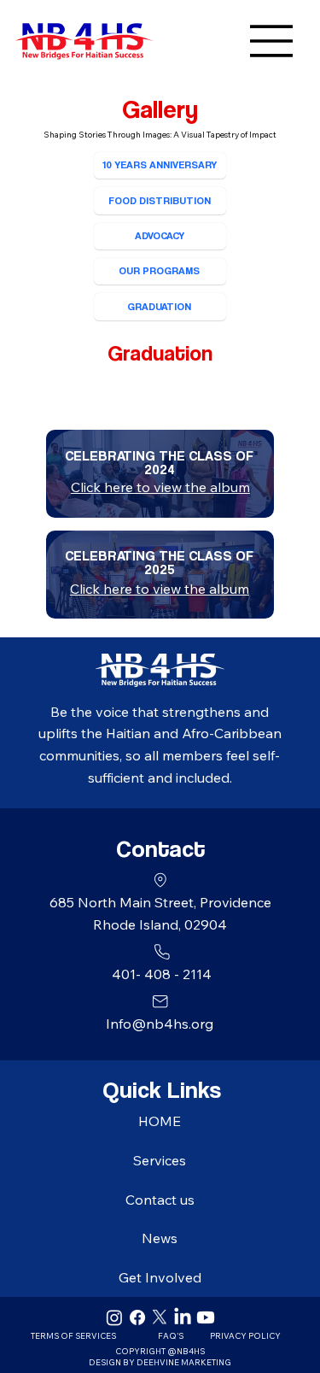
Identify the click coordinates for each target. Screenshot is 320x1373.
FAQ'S (170, 1335)
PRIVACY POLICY (245, 1335)
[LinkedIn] (182, 1317)
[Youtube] (205, 1317)
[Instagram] (114, 1317)
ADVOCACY (159, 235)
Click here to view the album (159, 588)
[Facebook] (137, 1317)
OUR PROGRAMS (159, 270)
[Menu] (224, 41)
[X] (159, 1317)
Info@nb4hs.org (159, 1023)
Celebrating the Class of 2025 (159, 563)
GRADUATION (159, 306)
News (159, 1238)
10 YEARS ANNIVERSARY (159, 164)
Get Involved (160, 1277)
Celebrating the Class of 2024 (159, 463)
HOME (159, 1120)
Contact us (160, 1199)
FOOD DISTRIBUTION (159, 200)
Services (159, 1160)
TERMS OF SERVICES (73, 1335)
